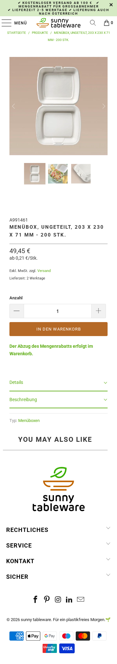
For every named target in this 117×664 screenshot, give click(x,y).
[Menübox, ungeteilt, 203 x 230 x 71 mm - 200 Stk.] (58, 151)
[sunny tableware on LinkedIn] (69, 600)
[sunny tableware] (58, 22)
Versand (44, 271)
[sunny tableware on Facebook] (36, 600)
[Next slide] (103, 106)
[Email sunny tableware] (81, 600)
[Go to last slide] (14, 106)
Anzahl (15, 297)
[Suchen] (93, 22)
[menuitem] (35, 173)
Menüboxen (29, 420)
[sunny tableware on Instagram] (58, 600)
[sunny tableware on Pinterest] (47, 600)
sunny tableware (36, 619)
